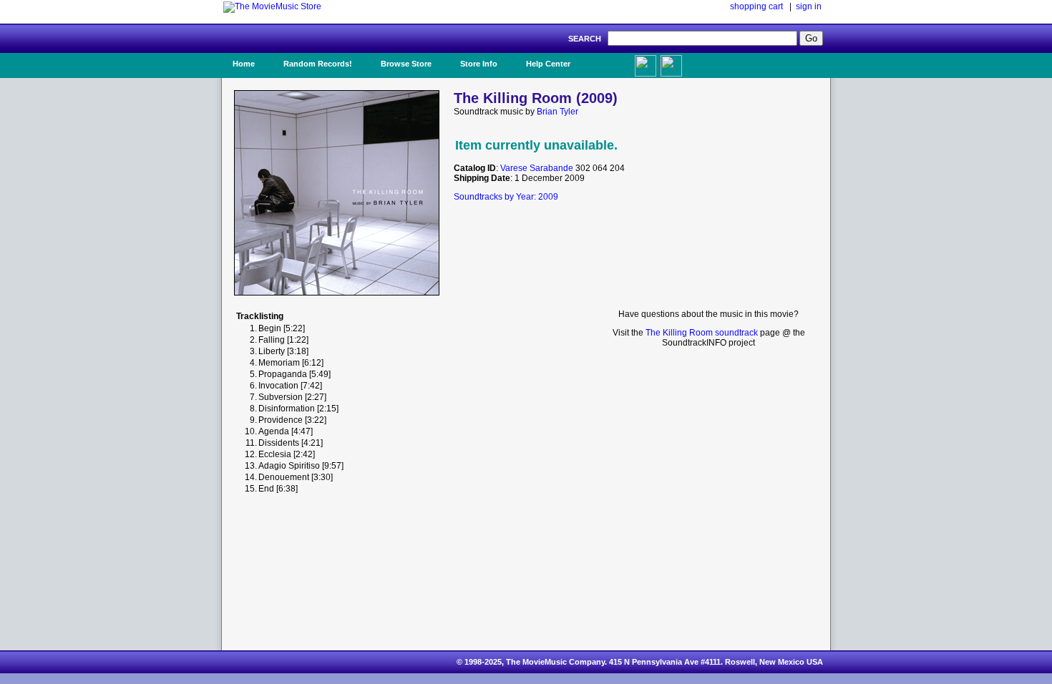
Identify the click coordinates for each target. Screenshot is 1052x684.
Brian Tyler (557, 112)
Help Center (548, 63)
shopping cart (756, 6)
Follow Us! (698, 63)
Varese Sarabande (536, 168)
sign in (809, 6)
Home (244, 63)
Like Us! (610, 59)
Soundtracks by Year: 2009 (506, 197)
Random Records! (317, 63)
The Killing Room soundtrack (702, 333)
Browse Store (406, 63)
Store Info (478, 63)
